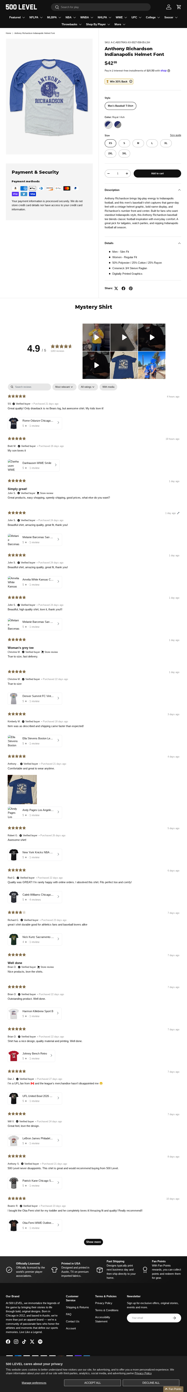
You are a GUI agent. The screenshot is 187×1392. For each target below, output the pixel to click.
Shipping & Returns (77, 1307)
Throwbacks (69, 24)
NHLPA (102, 17)
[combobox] (101, 7)
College (151, 17)
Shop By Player (96, 24)
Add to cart (157, 173)
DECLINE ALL (151, 1382)
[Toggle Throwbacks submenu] (80, 24)
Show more (93, 1241)
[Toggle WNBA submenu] (92, 17)
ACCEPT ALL (92, 1382)
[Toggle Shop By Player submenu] (108, 24)
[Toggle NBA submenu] (74, 17)
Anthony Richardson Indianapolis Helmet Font (34, 33)
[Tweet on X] (116, 288)
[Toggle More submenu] (124, 24)
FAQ (68, 1314)
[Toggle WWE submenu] (125, 17)
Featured (15, 17)
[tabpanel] (93, 816)
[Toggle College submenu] (158, 17)
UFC (134, 17)
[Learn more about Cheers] (119, 81)
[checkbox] (108, 387)
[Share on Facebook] (123, 288)
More (118, 24)
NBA (69, 17)
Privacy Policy (143, 1373)
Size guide (175, 135)
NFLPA (33, 17)
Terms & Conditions (107, 1310)
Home (8, 33)
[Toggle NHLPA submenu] (110, 17)
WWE (119, 17)
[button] (179, 7)
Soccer (168, 17)
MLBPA (52, 17)
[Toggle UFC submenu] (140, 17)
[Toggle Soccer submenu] (176, 17)
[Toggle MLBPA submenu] (60, 17)
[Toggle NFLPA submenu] (41, 17)
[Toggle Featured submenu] (23, 17)
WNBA (84, 17)
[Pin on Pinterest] (130, 288)
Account (71, 1328)
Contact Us (72, 1321)
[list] (49, 96)
